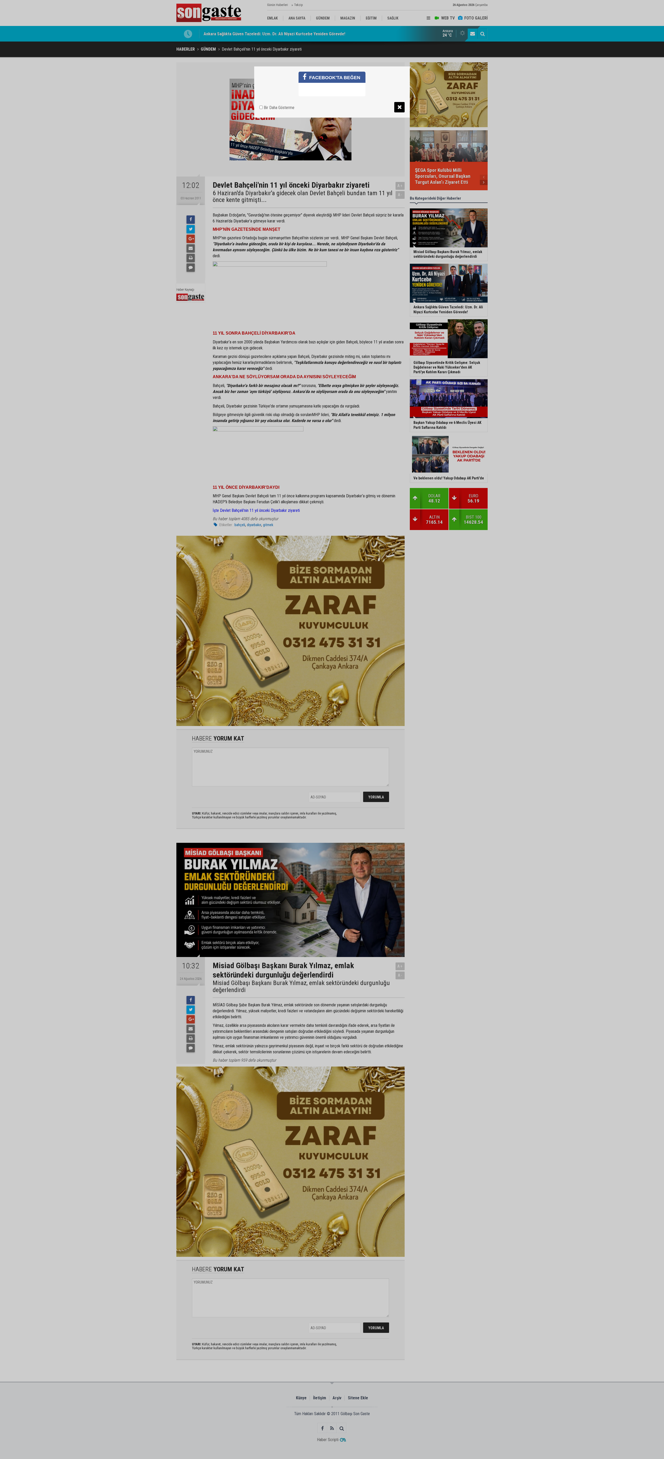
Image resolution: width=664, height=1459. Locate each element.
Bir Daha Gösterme (278, 107)
